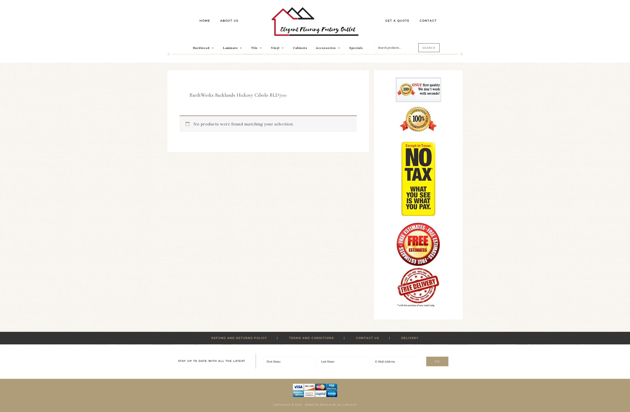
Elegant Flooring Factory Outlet (315, 21)
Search (429, 47)
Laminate (230, 48)
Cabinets (300, 48)
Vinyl (275, 48)
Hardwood (201, 48)
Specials (356, 48)
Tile (254, 48)
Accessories (326, 48)
